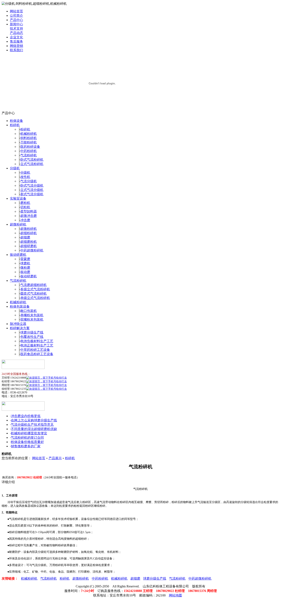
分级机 (15, 168)
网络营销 (16, 46)
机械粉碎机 (28, 133)
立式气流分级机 (31, 190)
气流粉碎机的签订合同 (27, 437)
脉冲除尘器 (18, 323)
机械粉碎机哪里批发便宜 (29, 433)
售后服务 (16, 41)
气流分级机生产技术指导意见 (32, 424)
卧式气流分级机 (31, 185)
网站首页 (16, 11)
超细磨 (25, 237)
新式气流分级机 (31, 194)
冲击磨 (25, 220)
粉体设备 (16, 120)
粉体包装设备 (20, 306)
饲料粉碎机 (28, 138)
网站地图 (175, 595)
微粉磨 (25, 267)
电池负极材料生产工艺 (36, 341)
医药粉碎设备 (30, 146)
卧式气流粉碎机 (31, 159)
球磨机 (25, 263)
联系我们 (16, 50)
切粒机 (25, 207)
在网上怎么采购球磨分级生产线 (34, 420)
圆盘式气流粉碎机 (33, 293)
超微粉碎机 (18, 224)
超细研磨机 (28, 246)
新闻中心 (16, 24)
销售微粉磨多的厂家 (26, 446)
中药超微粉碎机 (31, 250)
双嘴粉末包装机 (31, 319)
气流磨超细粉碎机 (33, 285)
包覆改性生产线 (31, 336)
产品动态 (16, 33)
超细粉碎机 (28, 233)
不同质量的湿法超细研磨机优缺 (34, 429)
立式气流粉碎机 (31, 164)
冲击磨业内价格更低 (26, 416)
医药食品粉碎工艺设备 (36, 354)
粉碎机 (15, 125)
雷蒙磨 (25, 259)
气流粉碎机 (28, 155)
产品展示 (55, 458)
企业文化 (16, 37)
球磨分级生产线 (31, 332)
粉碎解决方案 (20, 328)
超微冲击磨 (28, 215)
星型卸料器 (28, 211)
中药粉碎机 (28, 151)
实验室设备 (18, 198)
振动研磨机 (18, 254)
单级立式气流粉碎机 (35, 298)
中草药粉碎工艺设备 (35, 349)
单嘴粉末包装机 (31, 315)
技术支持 (16, 28)
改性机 (25, 177)
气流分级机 (28, 181)
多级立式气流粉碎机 (35, 289)
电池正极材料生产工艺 (36, 345)
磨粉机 (25, 203)
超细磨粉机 (28, 241)
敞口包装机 (28, 311)
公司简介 (16, 15)
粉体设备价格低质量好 (27, 442)
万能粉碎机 (28, 142)
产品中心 (16, 20)
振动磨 (25, 272)
